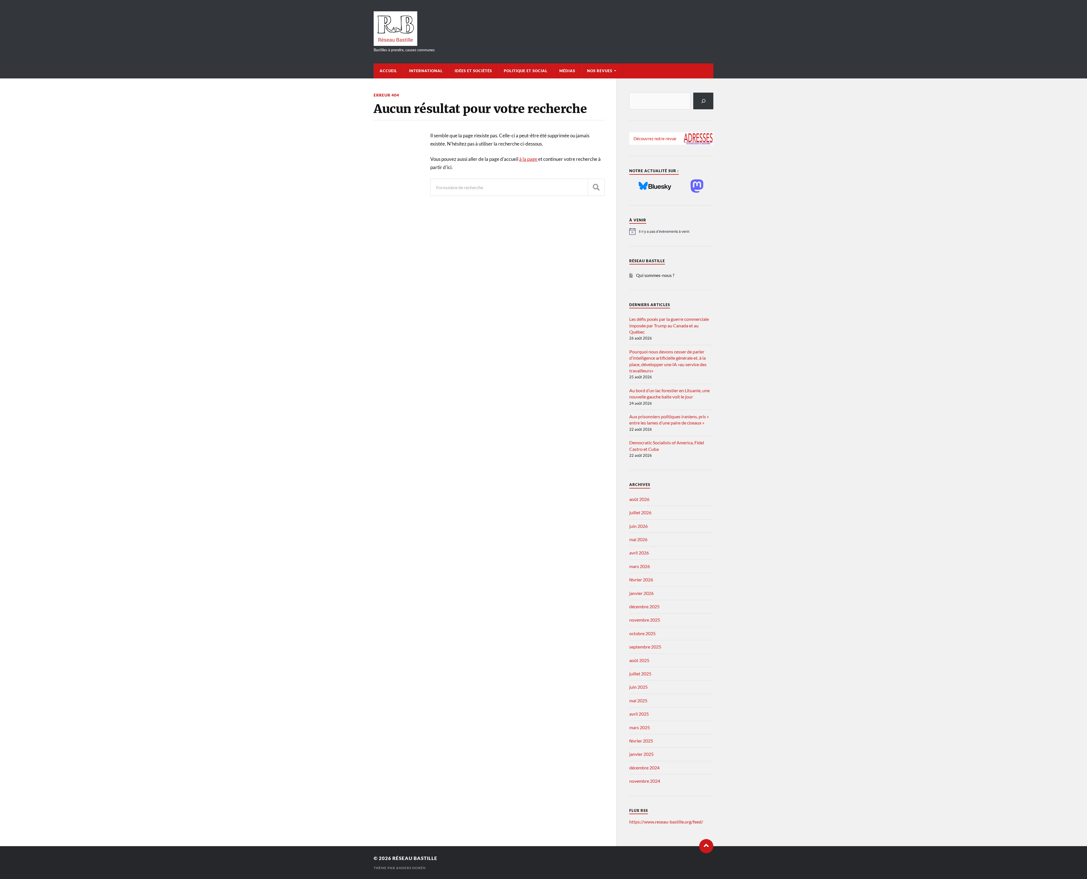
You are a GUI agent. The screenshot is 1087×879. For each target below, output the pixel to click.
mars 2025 (639, 727)
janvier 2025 (641, 754)
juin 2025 (638, 687)
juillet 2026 (640, 512)
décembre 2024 (644, 767)
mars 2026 (639, 566)
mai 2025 (638, 700)
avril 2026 (639, 552)
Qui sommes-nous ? (655, 275)
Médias (567, 71)
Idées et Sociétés (473, 71)
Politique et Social (525, 71)
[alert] (671, 231)
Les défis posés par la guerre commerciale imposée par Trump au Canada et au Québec (669, 325)
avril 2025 (639, 713)
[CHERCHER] (596, 187)
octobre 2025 (642, 633)
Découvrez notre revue (655, 138)
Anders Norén (411, 868)
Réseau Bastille (414, 858)
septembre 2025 (645, 646)
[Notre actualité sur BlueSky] (655, 186)
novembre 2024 (644, 781)
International (426, 71)
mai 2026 (638, 539)
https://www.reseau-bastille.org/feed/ (666, 821)
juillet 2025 (640, 673)
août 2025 (639, 660)
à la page (528, 159)
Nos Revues (599, 71)
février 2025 (641, 740)
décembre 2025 (644, 606)
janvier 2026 (641, 593)
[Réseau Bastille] (543, 28)
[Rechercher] (703, 101)
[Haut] (706, 846)
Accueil (388, 71)
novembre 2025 (644, 619)
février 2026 (641, 579)
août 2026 (639, 499)
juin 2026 (638, 526)
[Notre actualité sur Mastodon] (697, 186)
